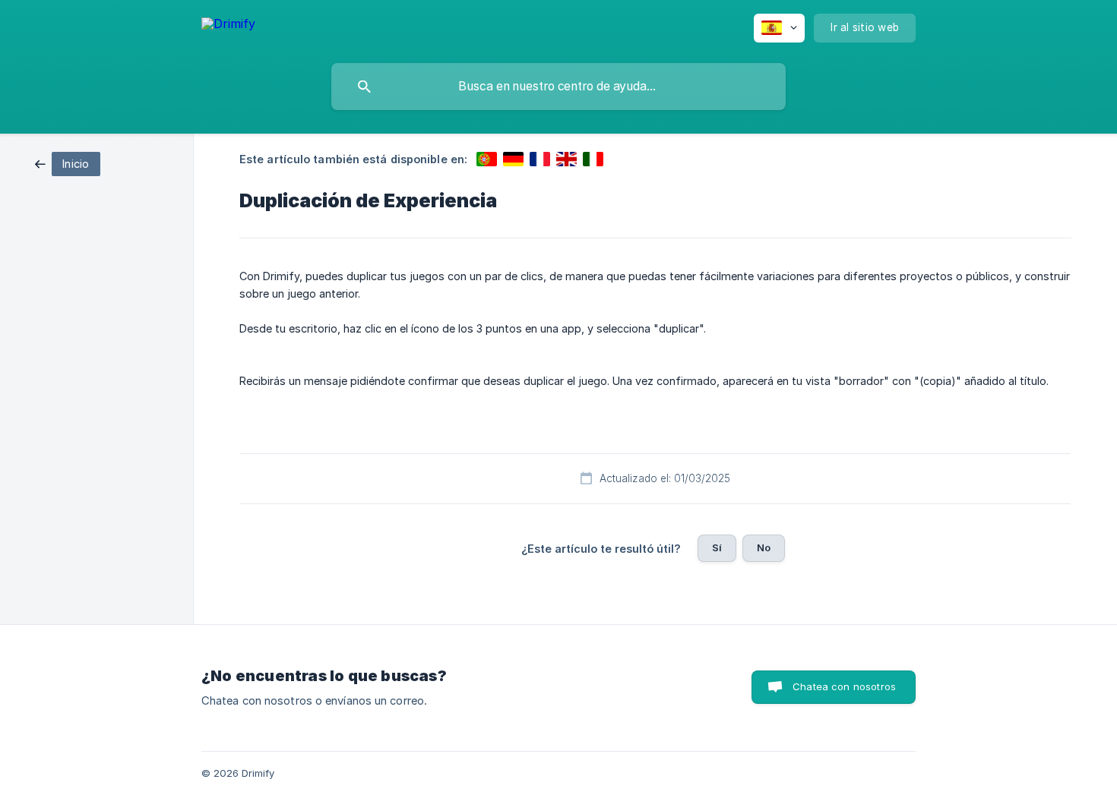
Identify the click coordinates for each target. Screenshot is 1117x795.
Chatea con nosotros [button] (844, 686)
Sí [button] (717, 547)
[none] (228, 26)
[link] (67, 163)
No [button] (764, 547)
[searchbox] (558, 86)
